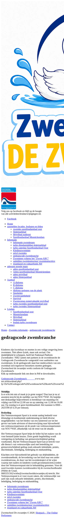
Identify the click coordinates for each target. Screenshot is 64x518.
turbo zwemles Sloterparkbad (26, 306)
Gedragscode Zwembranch (18, 378)
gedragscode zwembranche (26, 256)
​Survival (17, 298)
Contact (10, 325)
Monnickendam (20, 314)
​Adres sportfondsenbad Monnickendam (31, 272)
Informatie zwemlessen (24, 242)
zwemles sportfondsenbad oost (27, 229)
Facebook (11, 219)
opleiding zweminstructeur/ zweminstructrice (34, 261)
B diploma (18, 285)
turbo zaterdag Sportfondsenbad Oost (30, 248)
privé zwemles (20, 253)
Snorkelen (18, 293)
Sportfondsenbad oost (23, 312)
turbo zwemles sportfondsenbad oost (30, 304)
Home (10, 224)
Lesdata (10, 309)
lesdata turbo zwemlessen (25, 322)
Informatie (12, 240)
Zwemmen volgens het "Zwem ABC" (31, 258)
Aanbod (11, 280)
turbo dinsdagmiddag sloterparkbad (29, 245)
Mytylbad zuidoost (22, 234)
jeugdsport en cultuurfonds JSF (27, 264)
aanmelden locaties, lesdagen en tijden (25, 226)
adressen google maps (17, 266)
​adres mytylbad (20, 274)
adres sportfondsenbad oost (26, 269)
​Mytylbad (17, 317)
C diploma (18, 288)
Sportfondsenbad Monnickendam (28, 237)
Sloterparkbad (19, 232)
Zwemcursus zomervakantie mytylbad (31, 301)
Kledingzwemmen (21, 250)
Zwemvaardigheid (21, 296)
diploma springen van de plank (27, 290)
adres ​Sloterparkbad (22, 277)
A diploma (18, 282)
